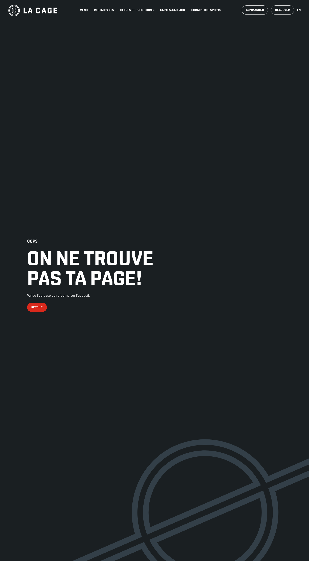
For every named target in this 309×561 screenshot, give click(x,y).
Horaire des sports (206, 10)
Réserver (282, 10)
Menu (84, 10)
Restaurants (104, 10)
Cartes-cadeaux (172, 10)
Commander (255, 10)
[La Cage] (32, 10)
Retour (36, 307)
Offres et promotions (137, 10)
